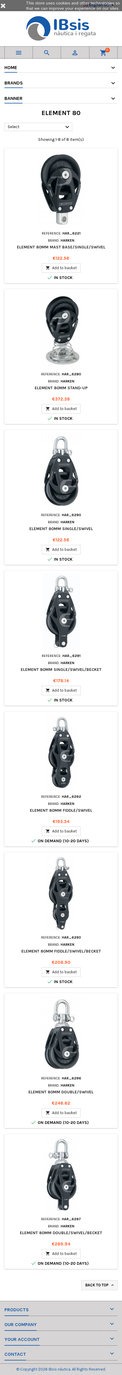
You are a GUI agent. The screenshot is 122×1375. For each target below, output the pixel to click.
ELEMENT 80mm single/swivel (61, 528)
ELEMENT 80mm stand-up (61, 387)
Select (39, 127)
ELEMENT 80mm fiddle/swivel (61, 810)
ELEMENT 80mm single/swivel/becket (61, 669)
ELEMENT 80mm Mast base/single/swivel (61, 247)
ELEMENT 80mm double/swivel (61, 1092)
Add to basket (61, 268)
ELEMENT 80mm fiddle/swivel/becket (61, 951)
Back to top (100, 1285)
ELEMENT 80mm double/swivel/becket (61, 1232)
